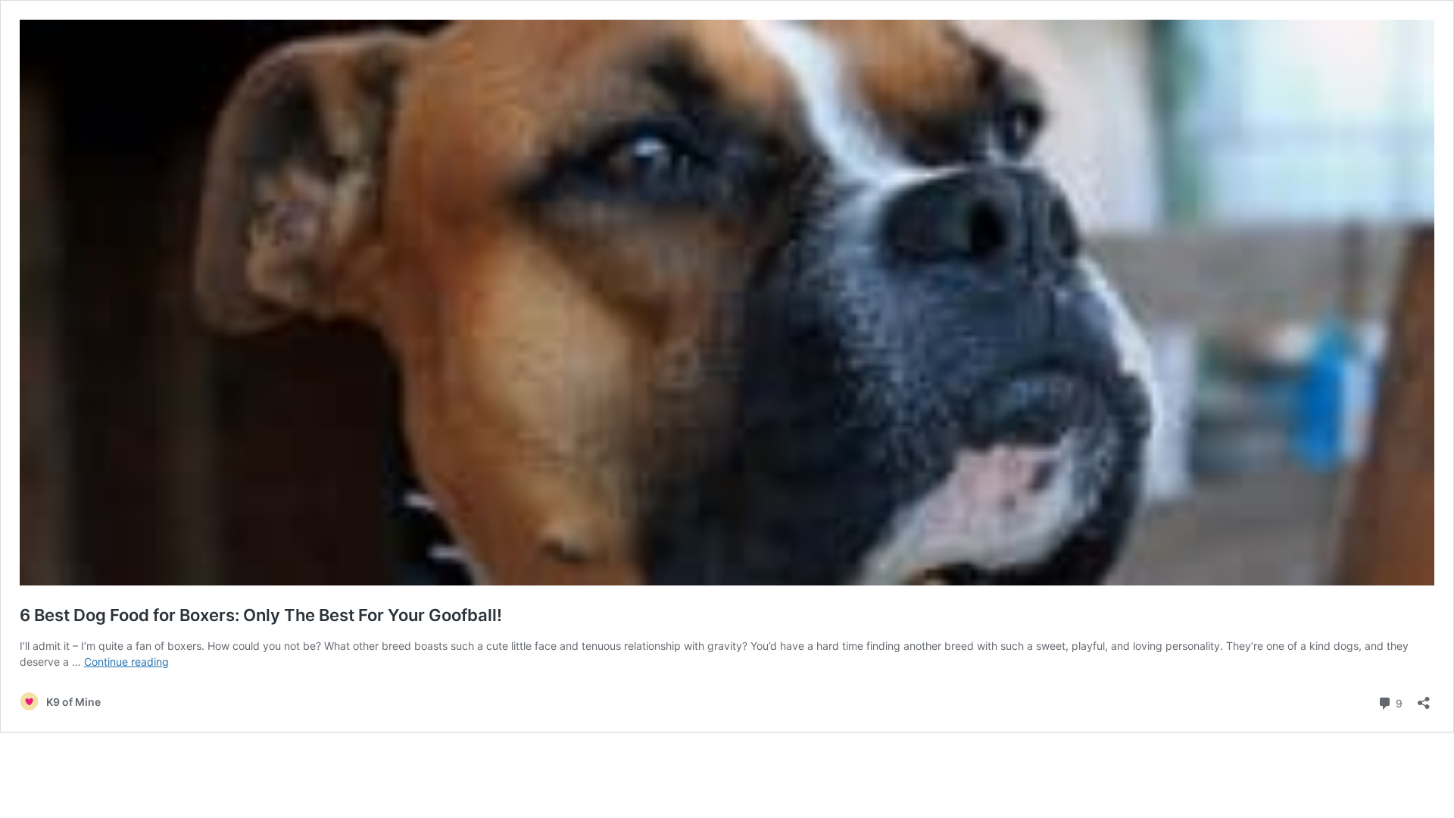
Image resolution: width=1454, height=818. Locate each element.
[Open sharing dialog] (1423, 698)
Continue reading (126, 661)
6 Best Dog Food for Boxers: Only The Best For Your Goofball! (261, 615)
